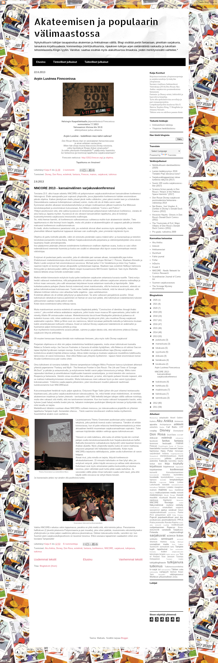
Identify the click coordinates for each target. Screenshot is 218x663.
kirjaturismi (179, 467)
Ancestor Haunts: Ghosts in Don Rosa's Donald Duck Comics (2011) (167, 217)
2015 (155, 328)
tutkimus (113, 174)
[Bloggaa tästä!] (84, 170)
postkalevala (155, 520)
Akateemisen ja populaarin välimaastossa (96, 27)
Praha (152, 522)
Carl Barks (171, 427)
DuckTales (171, 435)
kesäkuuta (161, 364)
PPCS (180, 520)
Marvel (152, 493)
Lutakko (170, 487)
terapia (162, 554)
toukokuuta (161, 382)
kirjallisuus (156, 466)
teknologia (154, 554)
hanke (180, 448)
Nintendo (180, 500)
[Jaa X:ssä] (87, 170)
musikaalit (163, 497)
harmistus (154, 451)
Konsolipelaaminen (174, 472)
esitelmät (67, 174)
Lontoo (180, 482)
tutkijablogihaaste (158, 562)
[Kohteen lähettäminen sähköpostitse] (81, 170)
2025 (155, 300)
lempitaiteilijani (176, 479)
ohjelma (109, 157)
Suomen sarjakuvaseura (163, 282)
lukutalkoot (154, 487)
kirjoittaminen (156, 469)
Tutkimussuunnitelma (174, 567)
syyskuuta (161, 352)
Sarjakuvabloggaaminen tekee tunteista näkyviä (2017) (166, 178)
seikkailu (153, 539)
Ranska (168, 522)
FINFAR (179, 443)
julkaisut (179, 458)
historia (165, 453)
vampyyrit (164, 572)
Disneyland (178, 431)
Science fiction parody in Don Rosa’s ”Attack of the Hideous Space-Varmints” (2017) (166, 191)
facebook (154, 441)
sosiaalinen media (159, 544)
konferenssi (97, 548)
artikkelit (178, 424)
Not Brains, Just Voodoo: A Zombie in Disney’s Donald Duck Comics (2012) (167, 208)
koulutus (166, 475)
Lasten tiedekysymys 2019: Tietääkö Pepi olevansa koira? (166, 172)
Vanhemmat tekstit (131, 559)
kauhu (180, 461)
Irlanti (180, 456)
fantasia (76, 174)
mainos (93, 174)
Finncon (85, 174)
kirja (167, 463)
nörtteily (179, 505)
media (173, 492)
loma (171, 482)
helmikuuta (161, 394)
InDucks (156, 263)
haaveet (173, 448)
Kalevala (163, 461)
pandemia (172, 512)
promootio (159, 522)
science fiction (175, 535)
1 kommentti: (69, 170)
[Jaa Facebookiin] (90, 170)
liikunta (153, 482)
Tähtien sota (177, 569)
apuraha (153, 424)
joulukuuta (161, 340)
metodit (180, 493)
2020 (155, 308)
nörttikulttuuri (154, 507)
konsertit (153, 472)
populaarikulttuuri (165, 517)
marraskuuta (162, 344)
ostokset (173, 510)
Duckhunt (156, 253)
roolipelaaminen (157, 527)
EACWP (180, 435)
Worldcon (154, 577)
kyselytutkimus (167, 477)
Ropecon (171, 527)
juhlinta (168, 458)
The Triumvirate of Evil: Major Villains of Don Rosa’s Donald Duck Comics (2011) (166, 225)
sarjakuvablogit (176, 532)
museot (179, 495)
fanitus (166, 440)
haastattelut (155, 448)
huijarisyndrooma (177, 454)
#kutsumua (154, 418)
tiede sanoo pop (172, 554)
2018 (155, 316)
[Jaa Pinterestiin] (93, 170)
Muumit (172, 497)
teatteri (164, 552)
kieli (160, 464)
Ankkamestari (158, 249)
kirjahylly (178, 463)
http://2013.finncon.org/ (92, 157)
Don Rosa (57, 174)
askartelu (154, 427)
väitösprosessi (176, 574)
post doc (179, 517)
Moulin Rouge (169, 495)
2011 (155, 407)
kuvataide (154, 477)
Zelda (175, 577)
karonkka (173, 461)
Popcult (153, 517)
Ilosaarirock (154, 456)
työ (159, 569)
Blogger (124, 638)
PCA (152, 515)
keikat (152, 464)
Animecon (178, 421)
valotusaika (154, 572)
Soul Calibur (177, 544)
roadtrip (166, 525)
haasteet (165, 448)
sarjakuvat (102, 174)
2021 (155, 304)
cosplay (153, 431)
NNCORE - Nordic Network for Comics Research (166, 271)
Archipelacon (165, 424)
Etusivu (40, 62)
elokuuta (160, 356)
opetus (164, 510)
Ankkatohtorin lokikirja (162, 125)
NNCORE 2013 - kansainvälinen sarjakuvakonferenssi (74, 188)
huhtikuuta (161, 386)
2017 (155, 320)
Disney (48, 174)
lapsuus (153, 480)
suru (172, 547)
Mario (171, 490)
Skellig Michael (176, 542)
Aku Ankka (50, 548)
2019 (155, 312)
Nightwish (167, 500)
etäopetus (179, 438)
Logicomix (162, 482)
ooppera (179, 507)
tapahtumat (162, 549)
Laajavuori (179, 477)
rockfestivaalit (177, 525)
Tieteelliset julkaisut (65, 62)
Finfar (155, 260)
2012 (155, 403)
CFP (181, 427)
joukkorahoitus (155, 458)
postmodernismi (169, 520)
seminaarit (167, 538)
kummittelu (178, 475)
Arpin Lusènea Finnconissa (54, 78)
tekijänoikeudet (177, 552)
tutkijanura (130, 548)
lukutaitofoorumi (177, 485)
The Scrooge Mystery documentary (162, 287)
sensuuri (180, 539)
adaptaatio (164, 418)
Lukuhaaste (155, 485)
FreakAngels (163, 446)
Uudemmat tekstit (45, 559)
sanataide (166, 530)
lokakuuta (160, 348)
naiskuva (154, 500)
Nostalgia (169, 502)
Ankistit (155, 246)
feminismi (154, 443)
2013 (155, 336)
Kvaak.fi (156, 267)
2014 (155, 332)
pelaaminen (160, 515)
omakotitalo (167, 507)
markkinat (179, 490)
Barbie (162, 427)
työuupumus (166, 569)
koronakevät (154, 475)
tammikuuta (161, 398)
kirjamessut (168, 466)
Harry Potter (167, 451)
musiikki (153, 497)
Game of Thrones (176, 446)
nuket (181, 503)
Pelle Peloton (177, 515)
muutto (180, 497)
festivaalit (166, 443)
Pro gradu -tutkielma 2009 (164, 232)
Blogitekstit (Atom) (48, 566)
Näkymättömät (156, 505)
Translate (172, 155)
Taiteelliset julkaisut (96, 62)
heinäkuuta (161, 360)
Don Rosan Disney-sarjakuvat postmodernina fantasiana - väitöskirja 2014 (166, 200)
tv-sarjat (153, 569)
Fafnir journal (158, 256)
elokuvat (154, 438)
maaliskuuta (161, 390)
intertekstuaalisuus (168, 456)
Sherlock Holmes (158, 542)
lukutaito (165, 485)
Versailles (161, 574)
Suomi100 (154, 547)
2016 (155, 324)
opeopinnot (155, 510)
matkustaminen (162, 492)
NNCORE (108, 548)
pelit (169, 515)
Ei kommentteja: (71, 544)
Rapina (175, 522)
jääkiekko (154, 461)
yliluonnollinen (165, 577)
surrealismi (164, 547)
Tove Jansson (168, 557)
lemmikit (163, 480)
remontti (158, 525)
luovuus (162, 487)
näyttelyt (169, 505)
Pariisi (180, 512)
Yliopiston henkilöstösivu (163, 128)
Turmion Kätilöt (174, 559)
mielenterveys (156, 495)
